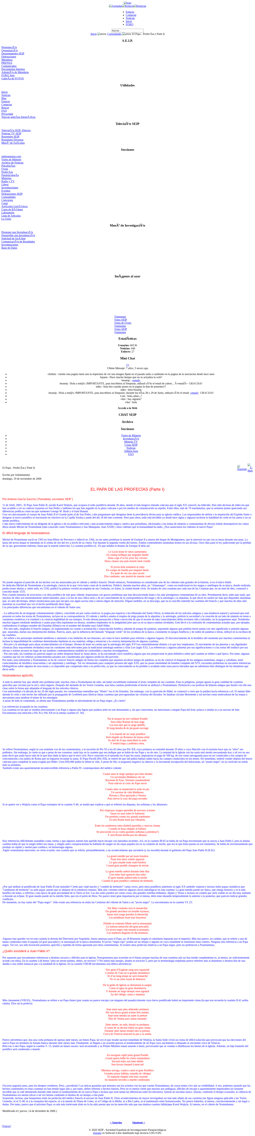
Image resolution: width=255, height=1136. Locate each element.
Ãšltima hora (131, 451)
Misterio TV (131, 441)
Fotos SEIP (120, 317)
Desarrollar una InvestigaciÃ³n (18, 235)
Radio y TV (8, 181)
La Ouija (6, 218)
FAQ (4, 110)
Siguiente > (138, 1122)
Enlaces (130, 11)
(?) (127, 365)
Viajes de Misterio (11, 159)
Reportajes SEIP (10, 136)
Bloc (4, 98)
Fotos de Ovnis (122, 320)
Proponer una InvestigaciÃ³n (17, 232)
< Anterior (116, 1122)
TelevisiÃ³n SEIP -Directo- (16, 130)
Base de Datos (9, 247)
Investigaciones (9, 187)
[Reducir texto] (128, 6)
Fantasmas (120, 313)
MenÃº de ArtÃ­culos (13, 142)
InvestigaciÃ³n (131, 438)
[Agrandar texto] (115, 6)
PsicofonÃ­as (8, 165)
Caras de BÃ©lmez (12, 209)
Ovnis (4, 168)
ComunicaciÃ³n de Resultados (18, 241)
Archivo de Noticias (12, 162)
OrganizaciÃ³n (9, 50)
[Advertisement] (127, 260)
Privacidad (7, 113)
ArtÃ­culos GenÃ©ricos (14, 206)
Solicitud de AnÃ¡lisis (13, 238)
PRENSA (6, 62)
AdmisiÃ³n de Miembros (15, 72)
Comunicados (8, 66)
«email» (136, 380)
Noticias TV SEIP (11, 133)
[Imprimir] (242, 466)
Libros (4, 184)
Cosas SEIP (131, 444)
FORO (129, 24)
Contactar (131, 15)
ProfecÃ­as (7, 172)
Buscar (5, 107)
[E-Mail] (250, 466)
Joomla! (97, 1132)
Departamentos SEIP (12, 53)
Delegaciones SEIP (12, 193)
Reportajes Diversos (12, 139)
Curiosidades (114, 33)
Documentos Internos (13, 69)
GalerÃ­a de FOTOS (12, 78)
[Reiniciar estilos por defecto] (140, 6)
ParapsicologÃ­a (10, 175)
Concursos (7, 200)
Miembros (6, 59)
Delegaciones (8, 56)
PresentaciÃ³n (9, 47)
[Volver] (6, 1126)
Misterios (6, 178)
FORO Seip (8, 75)
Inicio (129, 21)
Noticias (130, 18)
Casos (4, 203)
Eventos (5, 190)
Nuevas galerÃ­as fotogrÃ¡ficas (18, 117)
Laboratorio (7, 212)
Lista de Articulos (11, 215)
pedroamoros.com (11, 156)
